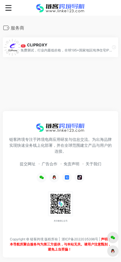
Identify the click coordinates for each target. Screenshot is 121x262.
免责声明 (71, 163)
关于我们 (93, 163)
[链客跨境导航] (60, 8)
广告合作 (49, 163)
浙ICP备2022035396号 (80, 239)
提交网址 (27, 163)
